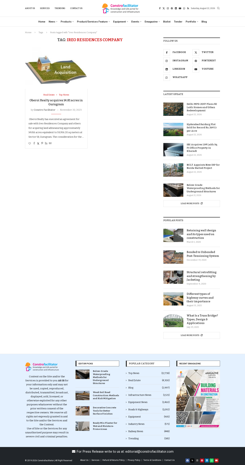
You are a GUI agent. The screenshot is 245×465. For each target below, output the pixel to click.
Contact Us (76, 8)
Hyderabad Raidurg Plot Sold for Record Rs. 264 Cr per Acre (202, 127)
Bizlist (166, 21)
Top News (149, 373)
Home (41, 21)
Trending (60, 8)
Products (66, 21)
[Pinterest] (172, 8)
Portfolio (191, 21)
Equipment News (149, 402)
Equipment (119, 21)
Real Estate (149, 380)
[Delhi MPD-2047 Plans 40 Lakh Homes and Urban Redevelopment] (173, 109)
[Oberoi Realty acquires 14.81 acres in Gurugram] (56, 68)
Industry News (149, 424)
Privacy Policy (134, 460)
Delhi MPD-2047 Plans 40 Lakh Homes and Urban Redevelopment (202, 107)
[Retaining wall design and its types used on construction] (173, 235)
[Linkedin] (176, 8)
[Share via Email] (50, 143)
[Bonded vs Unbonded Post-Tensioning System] (173, 257)
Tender (178, 21)
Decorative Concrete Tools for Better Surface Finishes (104, 410)
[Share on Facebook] (34, 143)
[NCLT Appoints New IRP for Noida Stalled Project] (173, 170)
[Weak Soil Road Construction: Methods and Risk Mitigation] (83, 395)
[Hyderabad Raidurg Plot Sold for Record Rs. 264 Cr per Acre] (173, 129)
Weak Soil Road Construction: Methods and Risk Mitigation (106, 395)
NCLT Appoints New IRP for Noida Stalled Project (203, 167)
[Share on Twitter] (38, 143)
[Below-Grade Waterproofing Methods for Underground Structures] (173, 190)
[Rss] (188, 8)
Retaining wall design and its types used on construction (201, 234)
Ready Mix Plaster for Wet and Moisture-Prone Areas (105, 426)
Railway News (149, 431)
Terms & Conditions (152, 460)
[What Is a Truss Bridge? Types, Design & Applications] (173, 320)
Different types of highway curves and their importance (200, 297)
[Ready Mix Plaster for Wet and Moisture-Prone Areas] (83, 426)
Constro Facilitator (44, 109)
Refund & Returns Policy (113, 460)
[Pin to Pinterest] (42, 143)
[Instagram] (168, 8)
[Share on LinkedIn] (46, 143)
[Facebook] (160, 8)
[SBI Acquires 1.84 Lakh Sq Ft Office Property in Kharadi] (173, 149)
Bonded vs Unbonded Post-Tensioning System (203, 253)
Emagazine (151, 21)
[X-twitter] (192, 460)
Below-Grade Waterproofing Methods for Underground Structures (203, 188)
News (52, 21)
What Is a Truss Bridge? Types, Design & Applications (202, 319)
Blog (204, 21)
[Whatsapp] (184, 8)
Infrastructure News (149, 395)
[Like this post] (29, 143)
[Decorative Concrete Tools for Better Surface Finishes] (83, 411)
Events (135, 21)
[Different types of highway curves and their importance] (173, 299)
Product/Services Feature (92, 21)
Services (45, 8)
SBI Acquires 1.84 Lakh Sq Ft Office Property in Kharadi (202, 147)
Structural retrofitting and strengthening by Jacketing (201, 276)
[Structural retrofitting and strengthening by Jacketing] (173, 277)
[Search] (218, 8)
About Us (30, 8)
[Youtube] (180, 8)
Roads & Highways (149, 409)
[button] (180, 399)
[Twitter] (163, 8)
